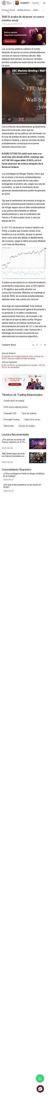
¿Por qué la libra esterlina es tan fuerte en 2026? (22, 486)
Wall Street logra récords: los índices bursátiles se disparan (13, 454)
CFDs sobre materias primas (16, 407)
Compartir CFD (10, 413)
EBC (31, 326)
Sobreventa (9, 426)
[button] (40, 1089)
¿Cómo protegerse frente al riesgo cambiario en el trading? (24, 474)
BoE (39, 160)
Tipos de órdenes (29, 413)
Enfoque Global (8, 10)
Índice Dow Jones (32, 419)
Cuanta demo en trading (14, 401)
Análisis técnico (24, 10)
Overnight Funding (11, 419)
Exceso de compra (27, 426)
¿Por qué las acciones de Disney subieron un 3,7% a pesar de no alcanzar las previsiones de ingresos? (14, 440)
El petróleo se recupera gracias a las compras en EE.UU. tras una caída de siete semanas (22, 357)
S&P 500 (8, 227)
